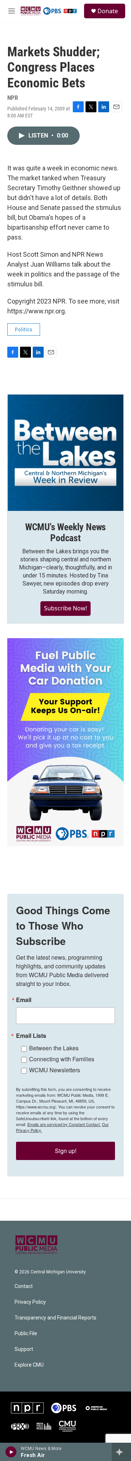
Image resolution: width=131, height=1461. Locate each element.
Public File (26, 1333)
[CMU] (67, 1426)
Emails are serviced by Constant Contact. (64, 1124)
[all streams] (121, 1452)
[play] (11, 1452)
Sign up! (65, 1150)
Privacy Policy (30, 1302)
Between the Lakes (54, 1048)
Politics (23, 329)
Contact (24, 1286)
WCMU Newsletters (54, 1070)
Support (24, 1349)
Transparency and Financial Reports (55, 1318)
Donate (108, 11)
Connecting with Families (61, 1059)
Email (23, 1000)
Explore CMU (29, 1365)
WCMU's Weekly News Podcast (65, 532)
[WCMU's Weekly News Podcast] (65, 453)
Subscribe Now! (65, 608)
